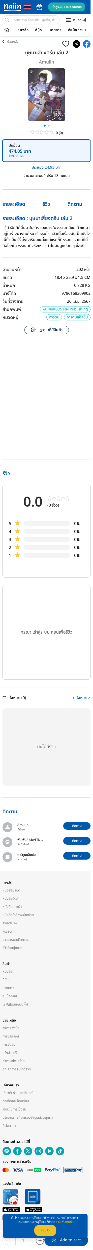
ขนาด (7, 277)
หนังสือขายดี (11, 890)
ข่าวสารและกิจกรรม (16, 939)
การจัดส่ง (9, 1044)
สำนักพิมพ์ (9, 923)
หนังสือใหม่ (10, 898)
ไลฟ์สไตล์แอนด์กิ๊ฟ (15, 1004)
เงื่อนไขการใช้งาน (14, 1109)
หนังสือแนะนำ (12, 906)
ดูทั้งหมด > (82, 698)
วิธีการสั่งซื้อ (10, 1028)
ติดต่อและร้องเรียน (15, 1101)
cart (39, 7)
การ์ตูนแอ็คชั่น (77, 317)
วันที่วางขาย (13, 301)
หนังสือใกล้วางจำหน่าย (18, 915)
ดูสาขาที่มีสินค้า (50, 330)
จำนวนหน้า (12, 269)
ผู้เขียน (7, 931)
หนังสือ (23, 30)
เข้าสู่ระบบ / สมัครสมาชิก (67, 7)
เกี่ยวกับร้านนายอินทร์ (17, 1093)
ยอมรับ (45, 1230)
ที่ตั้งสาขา (9, 1125)
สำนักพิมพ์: (12, 309)
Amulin (46, 62)
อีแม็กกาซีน (77, 30)
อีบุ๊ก (38, 30)
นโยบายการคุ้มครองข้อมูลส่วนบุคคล (27, 1117)
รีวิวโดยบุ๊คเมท (12, 948)
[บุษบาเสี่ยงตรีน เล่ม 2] (76, 44)
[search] (7, 20)
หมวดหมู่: (11, 317)
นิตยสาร (55, 30)
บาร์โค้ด (9, 293)
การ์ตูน (54, 317)
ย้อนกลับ (13, 41)
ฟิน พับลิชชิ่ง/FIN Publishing (65, 309)
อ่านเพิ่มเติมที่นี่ (64, 1222)
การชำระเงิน (10, 1036)
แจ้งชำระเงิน (11, 1052)
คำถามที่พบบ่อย (13, 1061)
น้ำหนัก (8, 285)
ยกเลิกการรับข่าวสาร (16, 1069)
